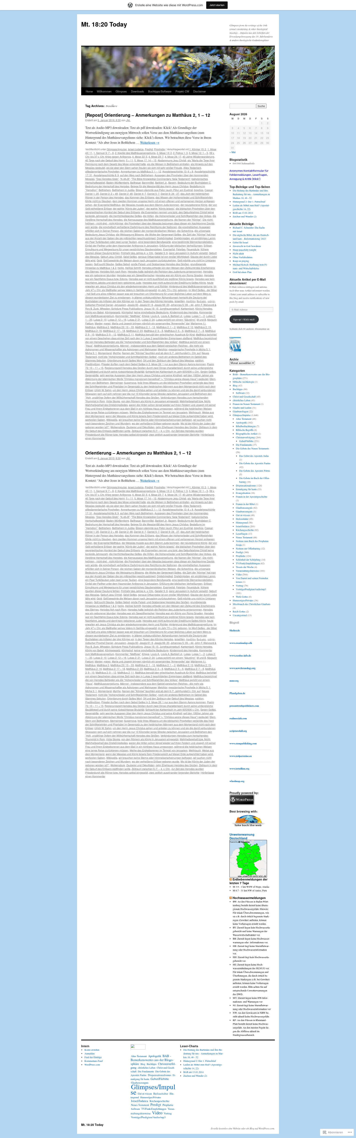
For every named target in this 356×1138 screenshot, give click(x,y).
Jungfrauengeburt (170, 308)
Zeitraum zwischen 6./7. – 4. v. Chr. (151, 431)
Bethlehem (105, 190)
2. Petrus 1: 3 (180, 153)
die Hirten (148, 216)
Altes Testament (192, 167)
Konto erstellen (91, 1049)
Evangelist (169, 249)
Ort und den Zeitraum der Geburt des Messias (168, 360)
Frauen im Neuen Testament (246, 404)
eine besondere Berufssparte (154, 242)
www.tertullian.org (239, 768)
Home (89, 91)
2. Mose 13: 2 (164, 153)
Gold (99, 260)
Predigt (149, 149)
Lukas (187, 316)
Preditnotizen (92, 364)
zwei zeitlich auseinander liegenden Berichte (174, 434)
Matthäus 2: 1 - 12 (145, 327)
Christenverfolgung (245, 437)
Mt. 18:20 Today (104, 24)
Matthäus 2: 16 (93, 330)
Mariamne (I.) (198, 323)
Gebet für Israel (240, 242)
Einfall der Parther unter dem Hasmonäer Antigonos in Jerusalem (121, 245)
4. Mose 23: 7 (156, 156)
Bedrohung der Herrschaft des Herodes (107, 186)
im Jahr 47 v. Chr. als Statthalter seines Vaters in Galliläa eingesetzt (150, 288)
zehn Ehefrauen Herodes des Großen (177, 427)
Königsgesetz (112, 312)
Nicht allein (238, 253)
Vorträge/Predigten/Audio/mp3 (251, 589)
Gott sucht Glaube (104, 264)
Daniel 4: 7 (140, 193)
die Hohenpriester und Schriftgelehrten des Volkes (183, 216)
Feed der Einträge (93, 1057)
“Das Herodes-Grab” (107, 179)
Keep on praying (241, 260)
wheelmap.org (237, 781)
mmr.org (234, 680)
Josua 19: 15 (151, 308)
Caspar (209, 190)
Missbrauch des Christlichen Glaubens (252, 604)
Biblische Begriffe (244, 429)
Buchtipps (238, 389)
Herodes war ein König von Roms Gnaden (179, 275)
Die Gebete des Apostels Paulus (255, 463)
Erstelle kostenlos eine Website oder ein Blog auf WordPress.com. (243, 1128)
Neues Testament (244, 537)
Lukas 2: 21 (134, 319)
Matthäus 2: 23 (134, 330)
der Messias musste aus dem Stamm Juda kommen (150, 204)
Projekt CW (182, 91)
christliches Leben (241, 400)
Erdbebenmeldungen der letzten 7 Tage (248, 881)
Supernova (130, 382)
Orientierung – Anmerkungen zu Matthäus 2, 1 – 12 (138, 453)
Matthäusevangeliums (106, 345)
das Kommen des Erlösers (139, 197)
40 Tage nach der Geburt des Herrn (105, 160)
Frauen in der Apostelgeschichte (251, 496)
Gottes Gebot (122, 264)
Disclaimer (199, 91)
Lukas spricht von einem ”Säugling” (176, 319)
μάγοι (211, 301)
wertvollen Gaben (95, 419)
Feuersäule (193, 249)
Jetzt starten (217, 5)
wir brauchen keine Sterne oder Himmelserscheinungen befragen (155, 419)
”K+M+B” (125, 179)
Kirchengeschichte (245, 530)
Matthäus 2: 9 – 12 (106, 334)
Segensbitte (92, 375)
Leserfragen (241, 533)
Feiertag (180, 249)
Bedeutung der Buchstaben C (194, 182)
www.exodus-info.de (240, 655)
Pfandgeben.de (237, 693)
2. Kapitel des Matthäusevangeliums (135, 153)
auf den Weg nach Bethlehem (136, 175)
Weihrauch (195, 412)
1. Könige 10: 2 (197, 149)
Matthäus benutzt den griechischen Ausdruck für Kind (165, 334)
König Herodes (203, 308)
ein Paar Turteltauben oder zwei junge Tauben (111, 242)
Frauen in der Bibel (245, 504)
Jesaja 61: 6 (146, 305)
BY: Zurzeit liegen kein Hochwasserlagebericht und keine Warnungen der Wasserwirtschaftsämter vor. (251, 931)
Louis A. (155, 316)
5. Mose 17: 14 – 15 (145, 160)
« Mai (233, 152)
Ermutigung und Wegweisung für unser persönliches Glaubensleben (123, 249)
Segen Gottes (208, 371)
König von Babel (94, 312)
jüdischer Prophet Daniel (99, 305)
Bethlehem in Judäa (123, 190)
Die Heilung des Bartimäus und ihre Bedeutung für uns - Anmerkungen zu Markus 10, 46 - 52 (251, 194)
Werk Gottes (242, 596)
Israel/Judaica (136, 149)
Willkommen (104, 91)
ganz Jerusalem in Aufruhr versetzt (188, 253)
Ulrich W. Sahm (102, 390)
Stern (212, 379)
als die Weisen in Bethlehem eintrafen (168, 164)
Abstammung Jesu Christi (172, 160)
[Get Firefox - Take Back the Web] (249, 827)
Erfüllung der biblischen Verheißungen (181, 245)
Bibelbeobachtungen (246, 426)
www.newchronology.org (242, 668)
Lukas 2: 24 (148, 319)
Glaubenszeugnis (244, 507)
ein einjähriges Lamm (203, 238)
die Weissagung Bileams (130, 234)
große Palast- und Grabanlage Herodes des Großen (160, 264)
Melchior (162, 349)
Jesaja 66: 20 (161, 305)
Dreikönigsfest (165, 238)
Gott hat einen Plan (242, 272)
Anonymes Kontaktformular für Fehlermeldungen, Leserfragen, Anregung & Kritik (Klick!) (249, 175)
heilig (121, 267)
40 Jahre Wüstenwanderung (198, 156)
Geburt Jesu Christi (111, 256)
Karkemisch (187, 308)
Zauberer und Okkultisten (140, 427)
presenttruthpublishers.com (244, 706)
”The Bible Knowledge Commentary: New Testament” (160, 179)
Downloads (137, 91)
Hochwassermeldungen (249, 898)
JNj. (128, 120)
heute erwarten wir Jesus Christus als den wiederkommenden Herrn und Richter (149, 284)
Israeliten (179, 301)
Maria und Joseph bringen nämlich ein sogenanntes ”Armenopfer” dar (151, 323)
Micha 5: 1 (91, 353)
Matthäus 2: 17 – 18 (114, 330)
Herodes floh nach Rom (113, 271)
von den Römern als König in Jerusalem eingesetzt (149, 401)
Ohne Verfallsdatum (242, 257)
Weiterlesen (149, 142)
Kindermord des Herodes (184, 312)
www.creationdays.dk (241, 643)
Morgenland (105, 353)
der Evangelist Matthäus (107, 204)
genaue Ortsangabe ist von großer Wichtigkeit (163, 256)
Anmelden (89, 1053)
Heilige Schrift (133, 267)
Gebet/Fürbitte (246, 441)
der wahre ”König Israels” (160, 208)
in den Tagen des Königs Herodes (154, 301)
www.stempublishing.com (243, 743)
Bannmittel (148, 182)
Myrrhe (117, 353)
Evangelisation (243, 492)
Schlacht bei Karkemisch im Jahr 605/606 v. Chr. (172, 371)
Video (239, 574)
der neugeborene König (193, 204)
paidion (199, 360)
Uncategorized (240, 615)
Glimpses (121, 91)
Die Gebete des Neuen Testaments (252, 448)
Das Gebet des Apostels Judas (254, 455)
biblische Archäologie (243, 381)
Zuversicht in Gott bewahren (247, 246)
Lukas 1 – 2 (198, 316)
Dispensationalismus (246, 485)
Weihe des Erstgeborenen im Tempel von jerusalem (158, 412)
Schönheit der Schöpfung (248, 559)
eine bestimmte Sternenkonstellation (192, 242)
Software (240, 392)
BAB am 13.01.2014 (243, 212)
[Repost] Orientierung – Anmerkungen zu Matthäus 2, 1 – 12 (147, 115)
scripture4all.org (238, 731)
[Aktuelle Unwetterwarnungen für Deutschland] (248, 876)
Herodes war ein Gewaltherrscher (135, 275)
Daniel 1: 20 (92, 193)
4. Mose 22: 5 (139, 156)
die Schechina (185, 230)
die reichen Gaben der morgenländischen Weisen (148, 230)
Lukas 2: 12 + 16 (117, 319)
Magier (98, 323)
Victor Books (113, 401)
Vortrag (239, 585)
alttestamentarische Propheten (102, 171)
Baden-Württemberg (117, 182)
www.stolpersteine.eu (241, 756)
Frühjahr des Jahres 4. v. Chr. (137, 253)
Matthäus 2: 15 (202, 327)
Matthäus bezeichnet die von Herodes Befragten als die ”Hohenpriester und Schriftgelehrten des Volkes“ (151, 340)
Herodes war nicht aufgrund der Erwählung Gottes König (174, 282)
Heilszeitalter (242, 518)
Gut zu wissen (243, 515)
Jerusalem (120, 305)
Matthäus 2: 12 (185, 327)
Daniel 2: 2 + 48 (109, 193)
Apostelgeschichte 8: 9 (106, 175)
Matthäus (90, 327)
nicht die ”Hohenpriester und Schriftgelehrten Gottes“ (127, 356)
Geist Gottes (130, 256)
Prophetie (159, 149)
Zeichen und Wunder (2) (244, 216)
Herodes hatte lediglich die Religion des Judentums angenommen (165, 271)
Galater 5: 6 (161, 253)
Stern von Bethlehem (97, 382)
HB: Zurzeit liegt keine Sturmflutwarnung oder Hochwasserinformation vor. (251, 949)
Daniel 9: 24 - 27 (170, 193)
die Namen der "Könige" (187, 219)
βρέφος (201, 301)
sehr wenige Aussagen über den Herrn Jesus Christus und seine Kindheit (141, 375)
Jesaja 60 (132, 305)
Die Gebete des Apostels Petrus (254, 470)
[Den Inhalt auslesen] (231, 879)
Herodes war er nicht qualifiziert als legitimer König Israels (161, 279)
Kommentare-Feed (93, 1060)
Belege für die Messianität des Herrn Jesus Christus (160, 186)
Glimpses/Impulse (117, 149)
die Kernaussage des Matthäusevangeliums (148, 219)
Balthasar (135, 182)
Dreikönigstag (182, 238)
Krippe (145, 316)
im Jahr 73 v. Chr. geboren (172, 290)
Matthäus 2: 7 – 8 (194, 330)
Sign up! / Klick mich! (244, 319)
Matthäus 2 (103, 327)
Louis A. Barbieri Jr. (172, 316)
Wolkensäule (117, 427)
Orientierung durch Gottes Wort (124, 360)
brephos (198, 190)
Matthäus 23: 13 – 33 (122, 327)
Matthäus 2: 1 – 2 (166, 327)
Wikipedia (111, 419)
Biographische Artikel (246, 433)
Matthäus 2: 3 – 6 (153, 330)
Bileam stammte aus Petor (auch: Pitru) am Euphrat (164, 190)
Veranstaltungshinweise (247, 570)
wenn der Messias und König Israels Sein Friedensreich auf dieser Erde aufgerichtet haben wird (159, 416)
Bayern (172, 182)
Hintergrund (242, 522)
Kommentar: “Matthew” (128, 316)
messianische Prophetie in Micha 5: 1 (189, 349)
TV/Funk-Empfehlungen (248, 563)
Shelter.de (235, 630)
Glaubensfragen (240, 411)
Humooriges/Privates (243, 600)
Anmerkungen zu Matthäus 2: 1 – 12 (141, 171)
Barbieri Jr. (161, 182)
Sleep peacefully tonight (244, 249)
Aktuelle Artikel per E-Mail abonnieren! (248, 281)
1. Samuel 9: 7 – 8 (104, 153)
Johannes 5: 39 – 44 (182, 305)
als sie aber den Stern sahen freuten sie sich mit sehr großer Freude (144, 167)
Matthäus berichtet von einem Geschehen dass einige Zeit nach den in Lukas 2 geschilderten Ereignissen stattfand (151, 336)
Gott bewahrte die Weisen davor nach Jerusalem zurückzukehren (139, 260)
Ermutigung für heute (246, 489)
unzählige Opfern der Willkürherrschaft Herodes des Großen (125, 397)
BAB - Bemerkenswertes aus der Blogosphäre (152, 1060)
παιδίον (191, 301)
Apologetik (241, 422)
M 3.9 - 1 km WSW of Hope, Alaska (251, 886)
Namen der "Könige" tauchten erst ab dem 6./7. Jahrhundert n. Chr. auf (161, 353)
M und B (201, 319)
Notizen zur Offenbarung (248, 548)
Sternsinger (116, 382)
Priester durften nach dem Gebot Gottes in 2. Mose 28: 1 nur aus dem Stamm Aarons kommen (153, 364)
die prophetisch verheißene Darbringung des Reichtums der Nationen (138, 227)
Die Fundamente (244, 444)
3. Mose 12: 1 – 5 (198, 153)
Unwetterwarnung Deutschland (242, 836)
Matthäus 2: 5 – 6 (174, 330)
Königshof (127, 312)
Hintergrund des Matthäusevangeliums (190, 286)
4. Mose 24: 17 (173, 156)
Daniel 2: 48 (126, 193)
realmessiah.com (238, 718)
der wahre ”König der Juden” (129, 208)
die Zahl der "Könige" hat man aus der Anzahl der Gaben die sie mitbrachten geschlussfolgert (150, 236)
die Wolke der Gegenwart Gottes (163, 234)
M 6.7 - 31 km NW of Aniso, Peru (250, 890)
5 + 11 (129, 160)
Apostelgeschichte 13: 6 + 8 (177, 171)
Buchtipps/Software (159, 91)
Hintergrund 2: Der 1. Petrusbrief (249, 201)
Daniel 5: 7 (153, 193)
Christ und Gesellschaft (244, 396)
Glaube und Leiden (242, 407)
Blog (235, 385)
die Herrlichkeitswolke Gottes (125, 216)
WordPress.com (92, 1064)
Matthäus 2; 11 (125, 334)
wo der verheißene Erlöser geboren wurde (155, 423)
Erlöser (208, 245)
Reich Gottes (239, 611)
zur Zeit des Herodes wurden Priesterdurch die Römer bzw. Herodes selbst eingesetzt (144, 432)
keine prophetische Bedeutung (151, 312)
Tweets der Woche (245, 567)
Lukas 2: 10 (100, 319)
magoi (107, 323)
